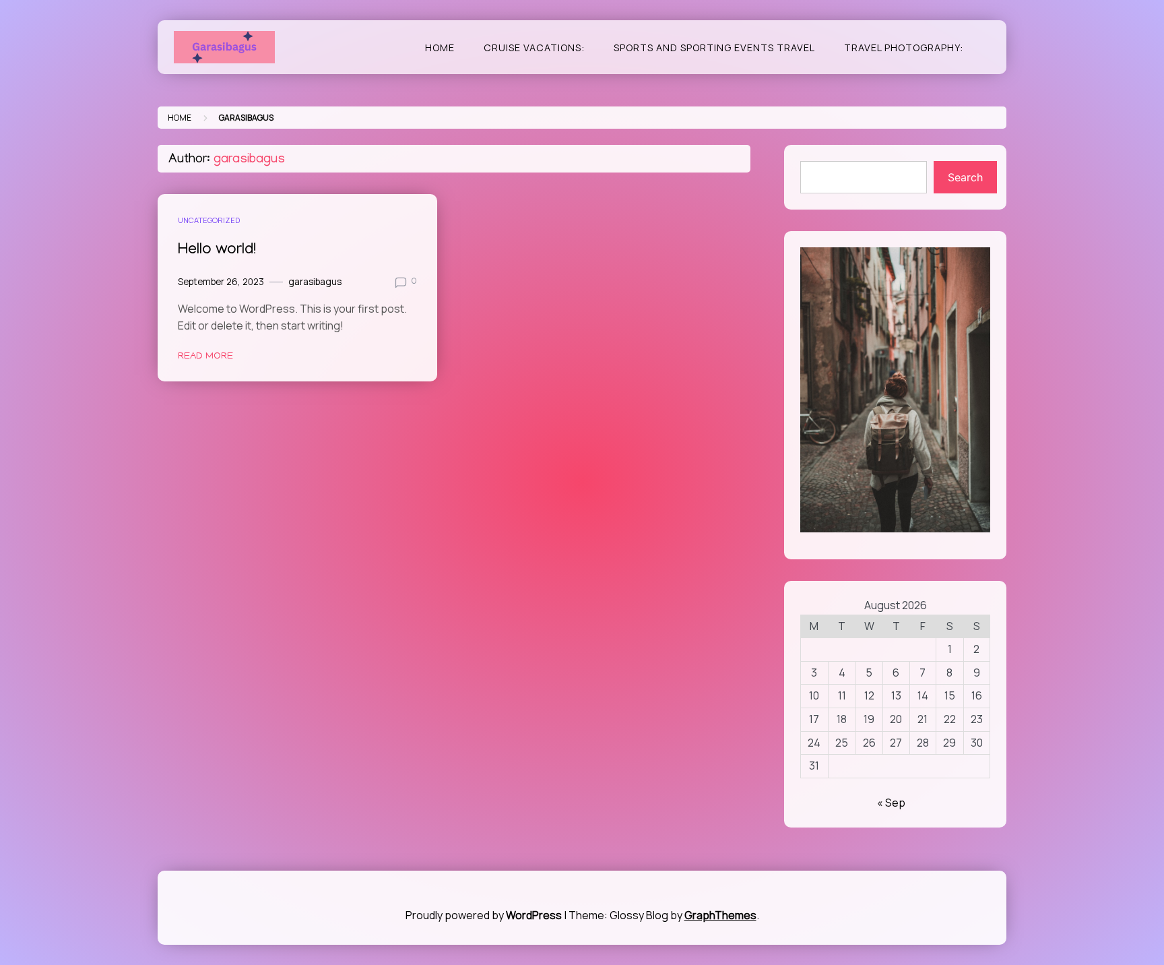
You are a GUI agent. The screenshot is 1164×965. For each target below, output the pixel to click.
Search (965, 177)
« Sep (891, 802)
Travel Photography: (903, 47)
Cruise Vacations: (534, 47)
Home (440, 47)
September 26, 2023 (221, 282)
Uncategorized (209, 220)
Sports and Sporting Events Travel (714, 47)
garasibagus (315, 282)
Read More (205, 356)
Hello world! (217, 250)
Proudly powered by (484, 915)
